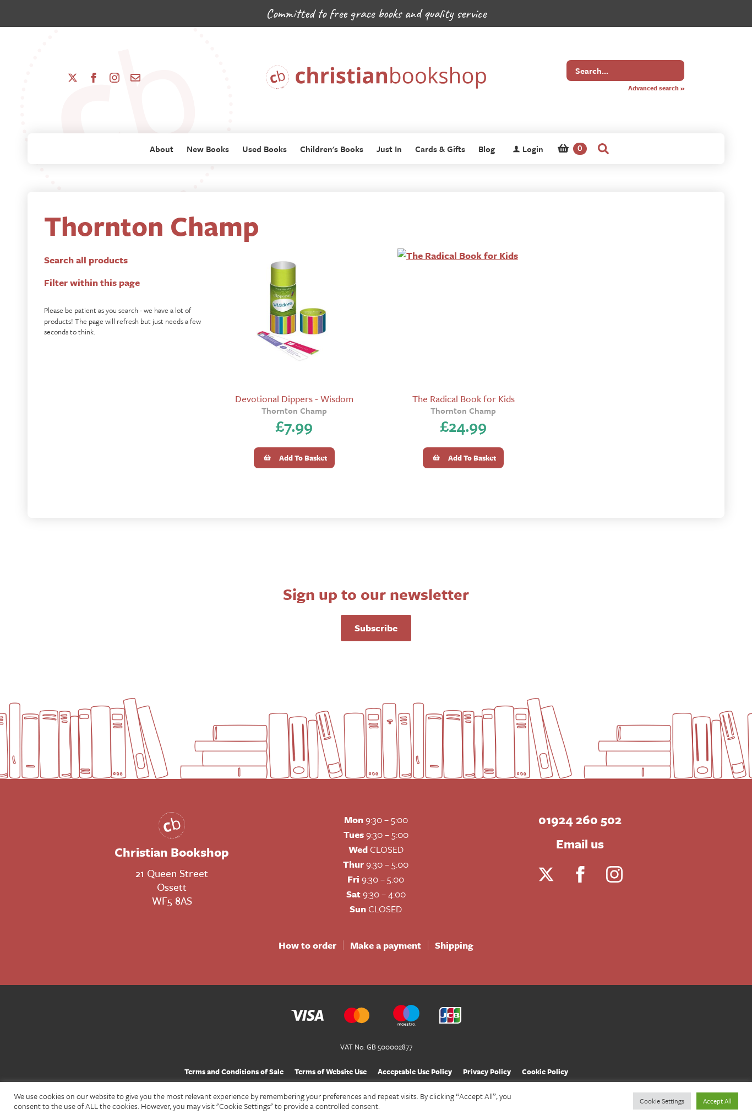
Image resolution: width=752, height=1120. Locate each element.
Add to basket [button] (303, 457)
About (161, 149)
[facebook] (94, 78)
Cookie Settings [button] (662, 1101)
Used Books (264, 149)
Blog (486, 149)
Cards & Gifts (440, 149)
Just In (389, 149)
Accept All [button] (717, 1101)
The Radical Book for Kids (463, 398)
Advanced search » (656, 88)
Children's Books (331, 149)
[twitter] (73, 78)
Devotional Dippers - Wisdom (294, 398)
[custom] (135, 78)
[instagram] (114, 78)
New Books (208, 149)
